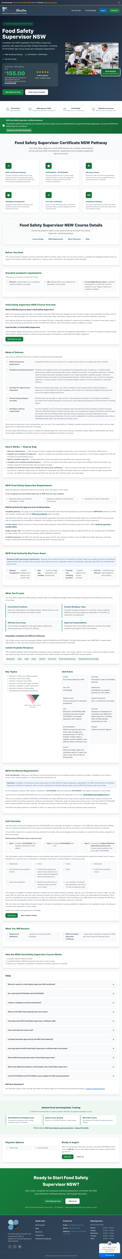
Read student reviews (29, 915)
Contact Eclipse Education (95, 1089)
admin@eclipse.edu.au (76, 1225)
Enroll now (11, 915)
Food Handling (90, 10)
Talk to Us (72, 1201)
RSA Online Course (98, 1120)
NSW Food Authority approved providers (59, 1128)
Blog (37, 1228)
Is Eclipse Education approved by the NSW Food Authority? (30, 1039)
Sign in (103, 10)
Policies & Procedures (43, 1239)
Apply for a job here (50, 2)
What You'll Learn (74, 239)
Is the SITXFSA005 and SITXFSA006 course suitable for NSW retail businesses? (38, 1076)
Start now (67, 1157)
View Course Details (36, 92)
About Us (38, 1232)
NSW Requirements (55, 239)
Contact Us (39, 1235)
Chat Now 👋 (109, 1255)
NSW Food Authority (39, 514)
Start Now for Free (13, 92)
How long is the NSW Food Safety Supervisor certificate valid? (32, 1021)
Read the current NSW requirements (19, 130)
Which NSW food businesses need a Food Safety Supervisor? (31, 1058)
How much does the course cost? (20, 1030)
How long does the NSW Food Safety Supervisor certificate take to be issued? (38, 1048)
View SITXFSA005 (10, 83)
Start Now (114, 10)
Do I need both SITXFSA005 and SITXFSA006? (26, 993)
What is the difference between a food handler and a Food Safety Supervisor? (37, 1067)
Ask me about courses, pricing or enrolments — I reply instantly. (110, 1247)
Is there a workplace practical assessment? (24, 1003)
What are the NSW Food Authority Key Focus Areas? (28, 1012)
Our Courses (76, 10)
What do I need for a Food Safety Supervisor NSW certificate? (31, 984)
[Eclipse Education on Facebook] (10, 1247)
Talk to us (80, 1157)
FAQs (88, 239)
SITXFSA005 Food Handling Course (21, 1120)
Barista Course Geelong (61, 1119)
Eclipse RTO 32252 (82, 1128)
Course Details (37, 239)
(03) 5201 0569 (26, 2)
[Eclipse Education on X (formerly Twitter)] (20, 1247)
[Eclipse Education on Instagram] (15, 1247)
